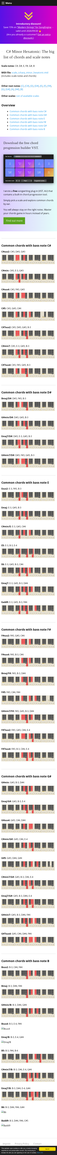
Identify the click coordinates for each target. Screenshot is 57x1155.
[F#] (49, 85)
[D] (31, 85)
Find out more (14, 220)
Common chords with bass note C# (28, 111)
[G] (2, 89)
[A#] (17, 89)
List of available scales (27, 95)
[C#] (27, 85)
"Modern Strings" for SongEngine (34, 27)
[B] (21, 89)
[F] (45, 85)
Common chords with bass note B (27, 129)
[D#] (36, 85)
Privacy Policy (22, 1143)
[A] (12, 89)
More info (40, 1153)
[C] (22, 85)
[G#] (8, 89)
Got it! (47, 1149)
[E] (41, 85)
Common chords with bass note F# (28, 122)
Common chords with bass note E (27, 118)
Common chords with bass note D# (28, 115)
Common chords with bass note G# (28, 125)
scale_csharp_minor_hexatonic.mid (30, 72)
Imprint (7, 1143)
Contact (37, 1143)
